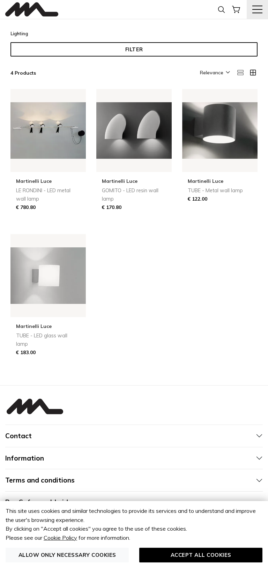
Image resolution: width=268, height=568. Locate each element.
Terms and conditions (40, 480)
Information (24, 458)
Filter (134, 49)
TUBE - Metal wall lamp (215, 190)
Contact (18, 436)
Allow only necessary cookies (67, 555)
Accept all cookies (201, 555)
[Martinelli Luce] (31, 9)
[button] (214, 73)
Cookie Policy (60, 537)
